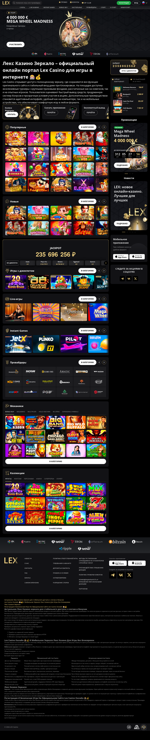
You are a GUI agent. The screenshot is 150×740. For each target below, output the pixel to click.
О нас (27, 563)
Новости (28, 558)
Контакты (28, 568)
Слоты (22, 7)
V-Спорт (113, 7)
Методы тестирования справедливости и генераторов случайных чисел (91, 561)
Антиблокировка (59, 578)
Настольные (77, 7)
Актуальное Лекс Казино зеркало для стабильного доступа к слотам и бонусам (34, 600)
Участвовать (15, 44)
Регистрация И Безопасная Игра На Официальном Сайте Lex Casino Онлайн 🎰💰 (35, 607)
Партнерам (83, 589)
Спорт (103, 7)
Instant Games (49, 7)
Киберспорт (125, 7)
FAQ (26, 573)
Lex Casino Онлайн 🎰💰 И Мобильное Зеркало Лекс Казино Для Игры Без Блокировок (37, 602)
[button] (107, 112)
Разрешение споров (61, 583)
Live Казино (34, 7)
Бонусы (28, 578)
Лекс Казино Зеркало (12, 604)
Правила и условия (60, 573)
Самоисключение (32, 583)
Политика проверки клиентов (91, 575)
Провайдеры (91, 7)
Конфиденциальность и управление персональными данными (90, 582)
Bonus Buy (63, 7)
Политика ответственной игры (65, 558)
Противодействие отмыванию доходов (91, 569)
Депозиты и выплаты (61, 568)
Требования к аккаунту (62, 563)
